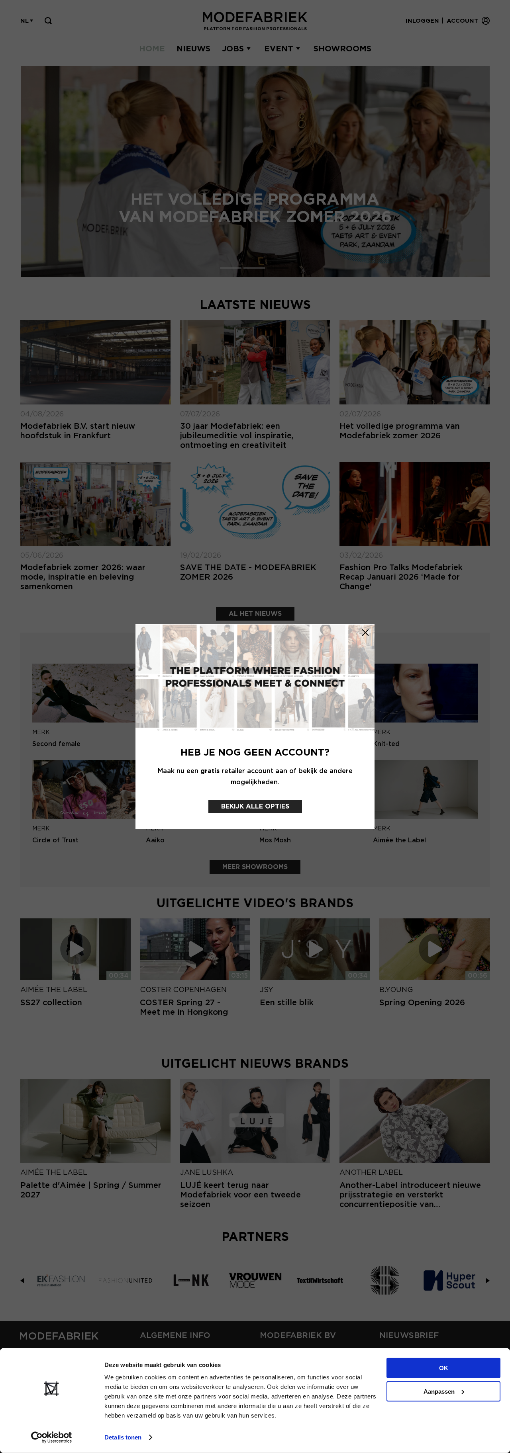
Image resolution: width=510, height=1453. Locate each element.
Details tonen (122, 1437)
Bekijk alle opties (255, 806)
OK (443, 1368)
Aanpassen (439, 1391)
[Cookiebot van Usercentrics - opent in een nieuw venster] (51, 1437)
